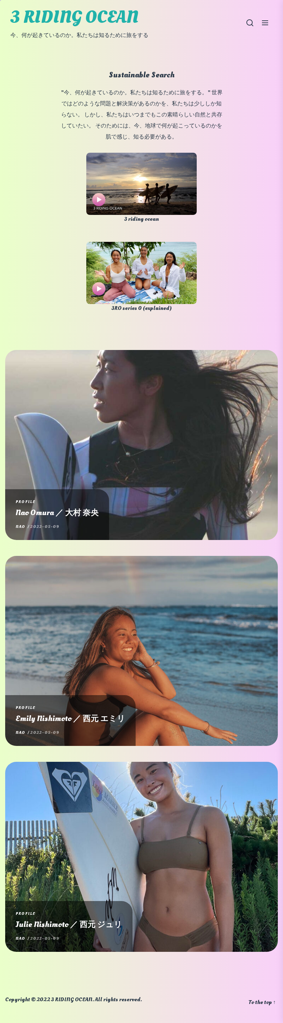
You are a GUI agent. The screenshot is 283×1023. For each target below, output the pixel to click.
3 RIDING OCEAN (74, 17)
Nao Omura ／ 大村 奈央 (57, 512)
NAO (21, 527)
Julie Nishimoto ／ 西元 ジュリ (69, 924)
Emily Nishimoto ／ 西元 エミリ (70, 718)
